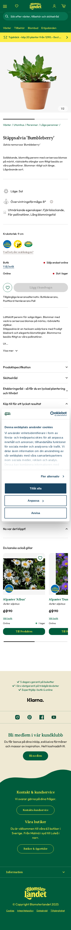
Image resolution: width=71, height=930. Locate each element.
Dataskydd (42, 910)
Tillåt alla (35, 488)
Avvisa (35, 512)
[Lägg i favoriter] (7, 287)
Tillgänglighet (58, 910)
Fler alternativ (50, 476)
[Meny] (5, 6)
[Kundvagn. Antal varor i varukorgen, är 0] (63, 6)
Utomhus (19, 125)
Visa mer (8, 350)
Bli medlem (35, 755)
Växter (7, 125)
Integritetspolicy (25, 910)
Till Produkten (30, 632)
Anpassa (33, 500)
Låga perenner (50, 125)
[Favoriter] (16, 6)
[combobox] (39, 16)
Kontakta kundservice (35, 810)
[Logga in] (54, 6)
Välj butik (8, 266)
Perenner (32, 125)
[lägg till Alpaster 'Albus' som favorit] (40, 558)
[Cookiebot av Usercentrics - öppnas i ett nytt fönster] (50, 413)
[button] (35, 367)
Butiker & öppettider (35, 848)
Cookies (10, 910)
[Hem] (36, 6)
